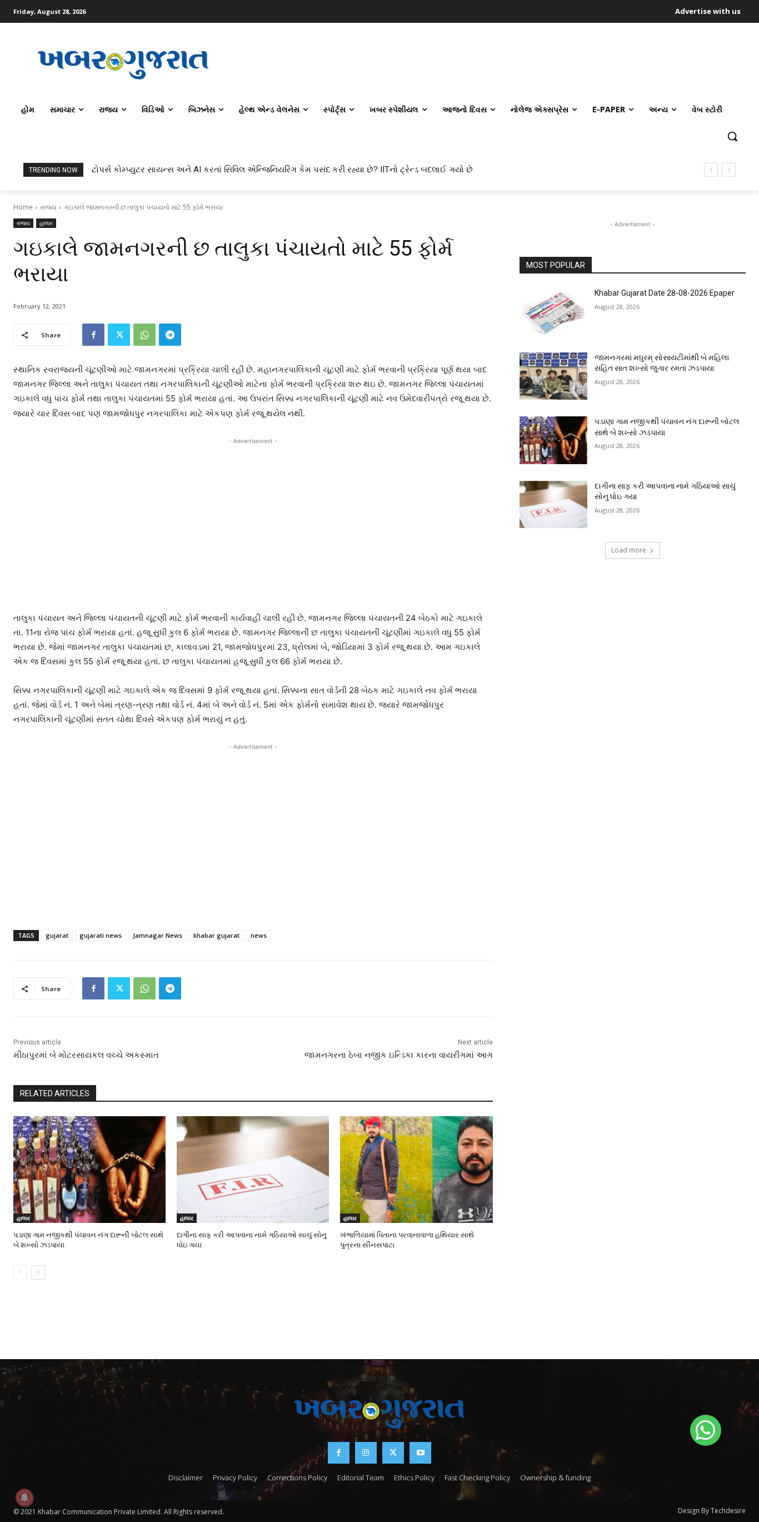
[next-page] (38, 1272)
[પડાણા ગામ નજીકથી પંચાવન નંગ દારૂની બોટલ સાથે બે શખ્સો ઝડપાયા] (89, 1169)
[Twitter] (119, 335)
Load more (628, 550)
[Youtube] (420, 1453)
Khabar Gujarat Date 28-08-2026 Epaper (665, 293)
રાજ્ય (48, 207)
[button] (732, 136)
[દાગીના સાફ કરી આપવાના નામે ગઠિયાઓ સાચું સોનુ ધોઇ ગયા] (253, 1169)
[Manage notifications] (24, 1497)
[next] (729, 170)
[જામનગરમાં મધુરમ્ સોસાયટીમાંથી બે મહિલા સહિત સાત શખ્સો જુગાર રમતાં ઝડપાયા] (553, 376)
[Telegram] (170, 335)
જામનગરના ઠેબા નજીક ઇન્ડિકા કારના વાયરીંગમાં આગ (398, 1055)
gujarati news (100, 935)
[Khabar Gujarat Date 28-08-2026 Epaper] (553, 312)
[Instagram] (366, 1453)
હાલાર (46, 223)
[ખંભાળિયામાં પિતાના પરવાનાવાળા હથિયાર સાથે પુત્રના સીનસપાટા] (416, 1169)
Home (23, 207)
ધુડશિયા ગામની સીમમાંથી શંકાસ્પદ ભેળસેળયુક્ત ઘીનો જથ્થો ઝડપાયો (210, 170)
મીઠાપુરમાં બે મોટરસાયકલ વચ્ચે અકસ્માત (86, 1055)
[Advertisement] (489, 63)
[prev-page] (20, 1272)
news (259, 935)
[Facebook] (93, 335)
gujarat (57, 935)
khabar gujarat (216, 935)
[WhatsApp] (144, 335)
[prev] (711, 170)
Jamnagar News (157, 935)
